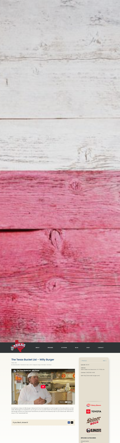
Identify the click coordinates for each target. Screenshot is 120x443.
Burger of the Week (42, 364)
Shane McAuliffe (16, 364)
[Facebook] (68, 422)
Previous (84, 360)
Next (104, 360)
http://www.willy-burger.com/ (91, 375)
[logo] (17, 340)
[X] (71, 422)
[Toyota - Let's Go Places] (93, 410)
